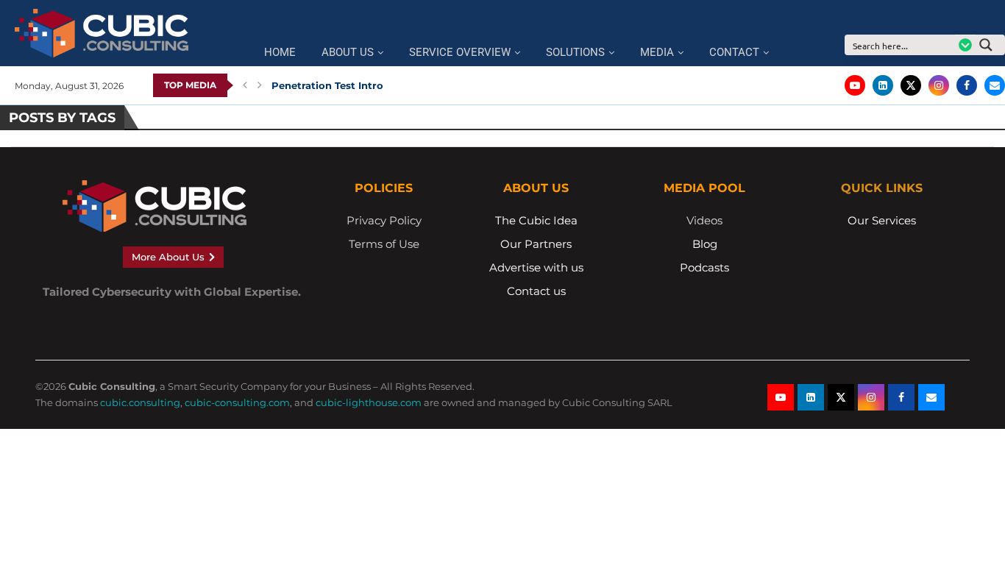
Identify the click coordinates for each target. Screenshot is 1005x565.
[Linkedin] (883, 85)
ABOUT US (348, 52)
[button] (245, 85)
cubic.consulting (140, 402)
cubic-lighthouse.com (369, 402)
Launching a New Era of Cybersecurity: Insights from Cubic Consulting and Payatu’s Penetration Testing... (539, 86)
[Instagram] (938, 85)
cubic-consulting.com (237, 402)
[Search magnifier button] (990, 45)
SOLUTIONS (575, 52)
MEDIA (657, 52)
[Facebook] (966, 85)
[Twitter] (911, 85)
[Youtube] (855, 85)
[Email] (994, 85)
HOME (280, 52)
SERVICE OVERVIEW (460, 52)
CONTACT (734, 52)
